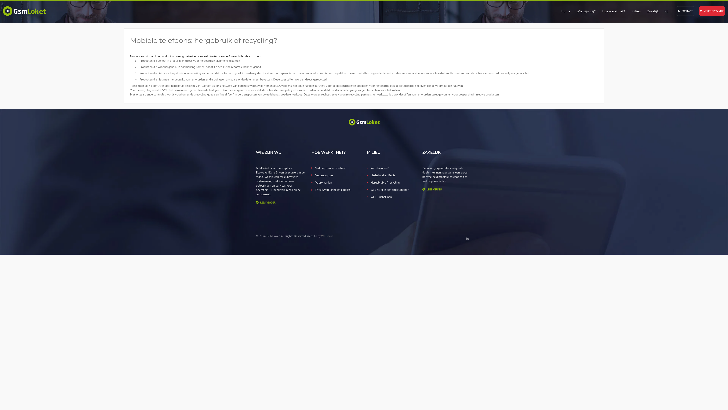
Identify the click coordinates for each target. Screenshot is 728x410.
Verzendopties (324, 175)
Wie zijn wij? (586, 11)
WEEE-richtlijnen (381, 197)
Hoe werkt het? (613, 11)
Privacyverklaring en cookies (333, 190)
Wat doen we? (379, 168)
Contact (686, 11)
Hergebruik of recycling (385, 182)
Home (565, 11)
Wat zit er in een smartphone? (389, 190)
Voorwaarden (323, 182)
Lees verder (267, 202)
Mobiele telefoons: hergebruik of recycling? (203, 40)
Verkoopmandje (713, 11)
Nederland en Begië (382, 175)
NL (666, 11)
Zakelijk (653, 11)
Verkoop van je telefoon (330, 168)
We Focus (327, 236)
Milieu (636, 11)
